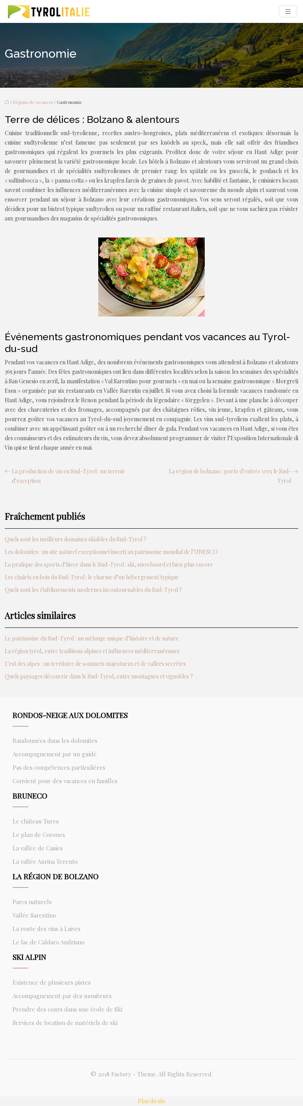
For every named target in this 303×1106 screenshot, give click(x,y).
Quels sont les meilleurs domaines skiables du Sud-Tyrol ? (75, 539)
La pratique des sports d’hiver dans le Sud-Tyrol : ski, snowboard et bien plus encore (109, 564)
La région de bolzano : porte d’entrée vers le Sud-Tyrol (230, 475)
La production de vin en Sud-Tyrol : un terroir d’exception (68, 475)
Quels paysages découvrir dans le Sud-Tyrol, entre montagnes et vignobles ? (99, 676)
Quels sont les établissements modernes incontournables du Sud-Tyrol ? (93, 590)
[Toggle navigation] (288, 12)
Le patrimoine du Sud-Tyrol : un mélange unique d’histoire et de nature (92, 638)
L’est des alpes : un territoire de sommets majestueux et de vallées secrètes (95, 663)
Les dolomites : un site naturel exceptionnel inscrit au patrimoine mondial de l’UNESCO (111, 552)
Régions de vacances (33, 102)
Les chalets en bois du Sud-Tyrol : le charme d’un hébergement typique (92, 577)
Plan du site (152, 1101)
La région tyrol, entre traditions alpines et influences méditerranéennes (92, 651)
